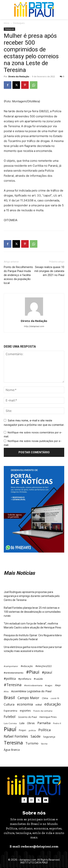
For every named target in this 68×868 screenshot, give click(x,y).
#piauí (47, 672)
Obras (31, 723)
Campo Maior (28, 698)
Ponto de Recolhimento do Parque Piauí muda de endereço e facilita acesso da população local (18, 275)
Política (44, 730)
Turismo (32, 743)
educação (52, 704)
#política (10, 679)
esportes (25, 710)
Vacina (44, 743)
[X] (16, 85)
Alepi (58, 685)
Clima (45, 698)
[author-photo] (34, 315)
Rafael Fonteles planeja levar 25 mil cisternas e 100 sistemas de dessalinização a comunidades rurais (32, 611)
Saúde (35, 736)
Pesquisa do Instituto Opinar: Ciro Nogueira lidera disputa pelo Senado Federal (33, 637)
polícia (32, 730)
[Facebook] (7, 85)
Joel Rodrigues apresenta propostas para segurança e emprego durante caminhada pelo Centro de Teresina (32, 596)
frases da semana (42, 710)
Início (6, 23)
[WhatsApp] (33, 85)
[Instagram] (31, 800)
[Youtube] (45, 800)
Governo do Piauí (27, 716)
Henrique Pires (47, 717)
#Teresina (13, 685)
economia (25, 704)
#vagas (48, 685)
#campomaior (11, 666)
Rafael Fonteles (16, 736)
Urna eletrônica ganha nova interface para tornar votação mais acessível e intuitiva (33, 649)
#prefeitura (24, 678)
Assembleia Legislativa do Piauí (31, 691)
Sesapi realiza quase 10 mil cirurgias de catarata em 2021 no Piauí (49, 271)
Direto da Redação (18, 76)
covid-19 (55, 698)
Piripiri (22, 730)
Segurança (49, 736)
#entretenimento (13, 672)
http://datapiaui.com (34, 326)
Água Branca (12, 749)
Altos (6, 691)
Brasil (9, 697)
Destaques (19, 23)
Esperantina (10, 710)
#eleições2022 (44, 666)
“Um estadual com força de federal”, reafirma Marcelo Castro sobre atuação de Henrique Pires (32, 625)
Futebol (9, 717)
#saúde (38, 678)
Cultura (9, 704)
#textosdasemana (33, 685)
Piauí (10, 729)
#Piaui (32, 672)
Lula (21, 723)
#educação (27, 666)
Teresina (13, 743)
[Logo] (34, 9)
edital (39, 704)
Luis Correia (10, 723)
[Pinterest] (25, 85)
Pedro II (57, 723)
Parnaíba (43, 723)
